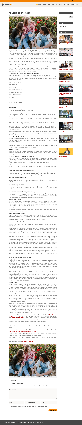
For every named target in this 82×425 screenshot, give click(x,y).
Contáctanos (66, 4)
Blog (56, 4)
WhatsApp (14, 317)
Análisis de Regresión (27, 341)
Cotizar (48, 4)
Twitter (46, 319)
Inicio (44, 4)
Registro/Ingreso (74, 4)
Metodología (25, 15)
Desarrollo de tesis (18, 15)
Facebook (34, 319)
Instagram (40, 319)
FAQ (53, 4)
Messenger (21, 317)
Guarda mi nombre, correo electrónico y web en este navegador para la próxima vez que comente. (29, 406)
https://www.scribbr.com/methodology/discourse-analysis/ (22, 331)
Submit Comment (53, 410)
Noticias (60, 4)
